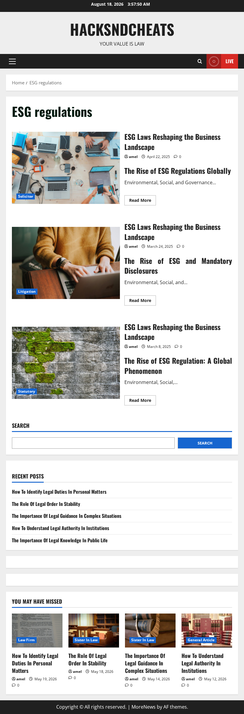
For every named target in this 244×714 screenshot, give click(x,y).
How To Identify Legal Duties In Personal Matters (59, 491)
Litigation (27, 291)
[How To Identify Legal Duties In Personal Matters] (37, 630)
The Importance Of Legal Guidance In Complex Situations (66, 515)
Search (20, 425)
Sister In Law (86, 639)
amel (133, 156)
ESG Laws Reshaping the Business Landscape (66, 168)
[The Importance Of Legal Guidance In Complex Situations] (150, 630)
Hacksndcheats (122, 29)
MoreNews (144, 707)
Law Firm (26, 639)
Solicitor (25, 196)
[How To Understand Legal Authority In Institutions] (207, 630)
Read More (142, 201)
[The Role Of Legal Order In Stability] (93, 630)
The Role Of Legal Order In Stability (46, 503)
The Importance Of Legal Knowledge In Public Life (60, 540)
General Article (201, 639)
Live (230, 60)
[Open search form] (200, 61)
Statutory (26, 391)
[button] (12, 61)
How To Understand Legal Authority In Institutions (60, 528)
